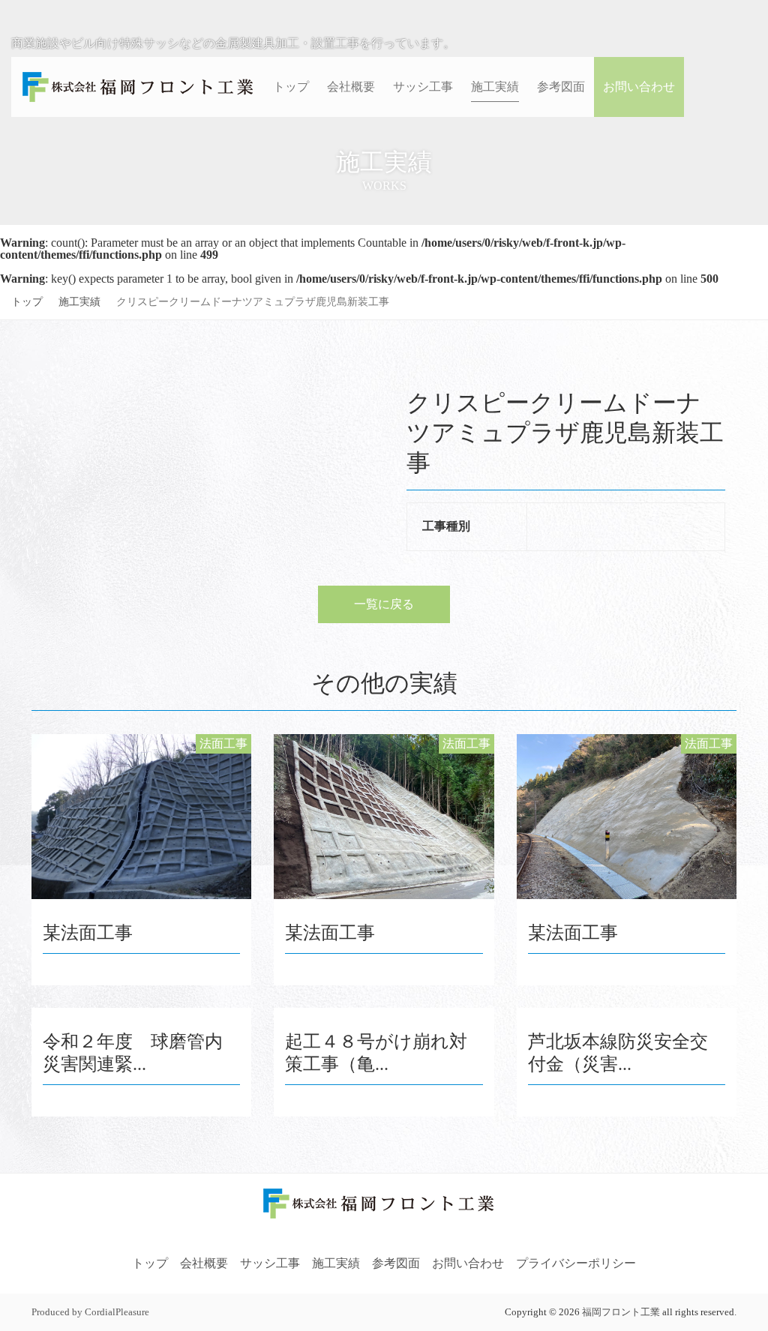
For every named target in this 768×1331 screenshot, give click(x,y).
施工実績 (79, 301)
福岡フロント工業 (621, 1312)
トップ (27, 301)
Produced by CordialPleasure (90, 1312)
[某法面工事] (141, 816)
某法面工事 (88, 933)
